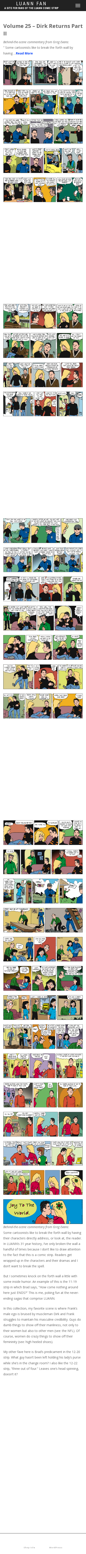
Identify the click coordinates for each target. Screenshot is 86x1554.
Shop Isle (29, 1547)
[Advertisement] (43, 255)
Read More (24, 53)
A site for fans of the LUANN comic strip (31, 8)
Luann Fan (31, 3)
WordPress (55, 1547)
